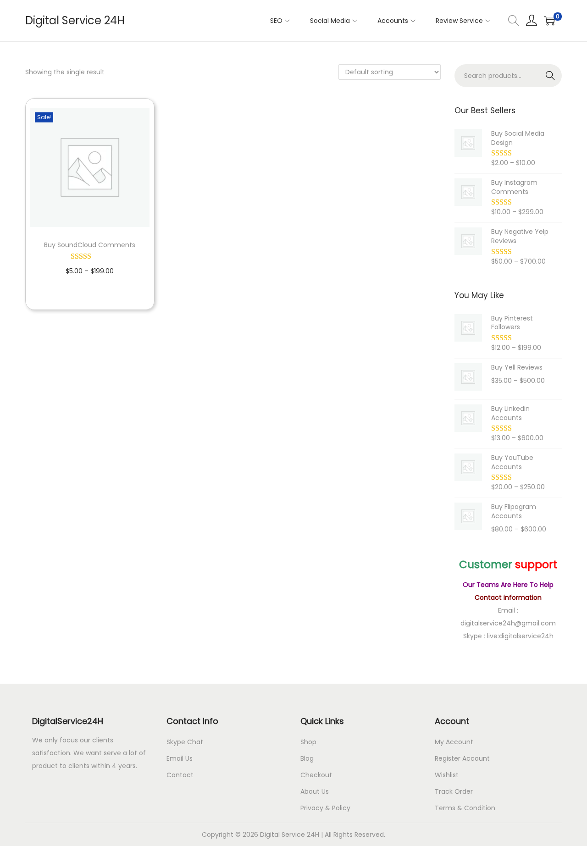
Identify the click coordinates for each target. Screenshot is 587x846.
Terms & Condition (465, 808)
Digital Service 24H (75, 20)
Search (550, 75)
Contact (180, 775)
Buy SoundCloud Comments (89, 244)
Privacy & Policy (325, 808)
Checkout (316, 775)
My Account (454, 741)
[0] (549, 20)
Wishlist (447, 775)
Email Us (179, 758)
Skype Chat (184, 741)
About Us (314, 791)
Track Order (454, 791)
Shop (308, 741)
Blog (307, 758)
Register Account (462, 758)
